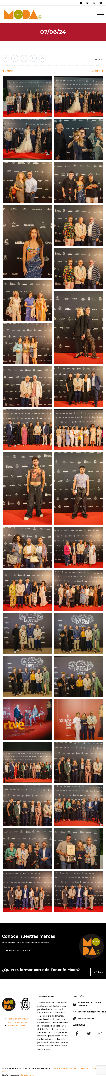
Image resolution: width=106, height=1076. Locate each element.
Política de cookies (16, 1025)
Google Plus (24, 58)
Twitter (5, 58)
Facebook (14, 58)
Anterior (9, 70)
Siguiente (96, 70)
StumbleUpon (42, 58)
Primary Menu (100, 14)
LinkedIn (33, 58)
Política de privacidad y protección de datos (70, 1068)
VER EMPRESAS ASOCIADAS (17, 950)
